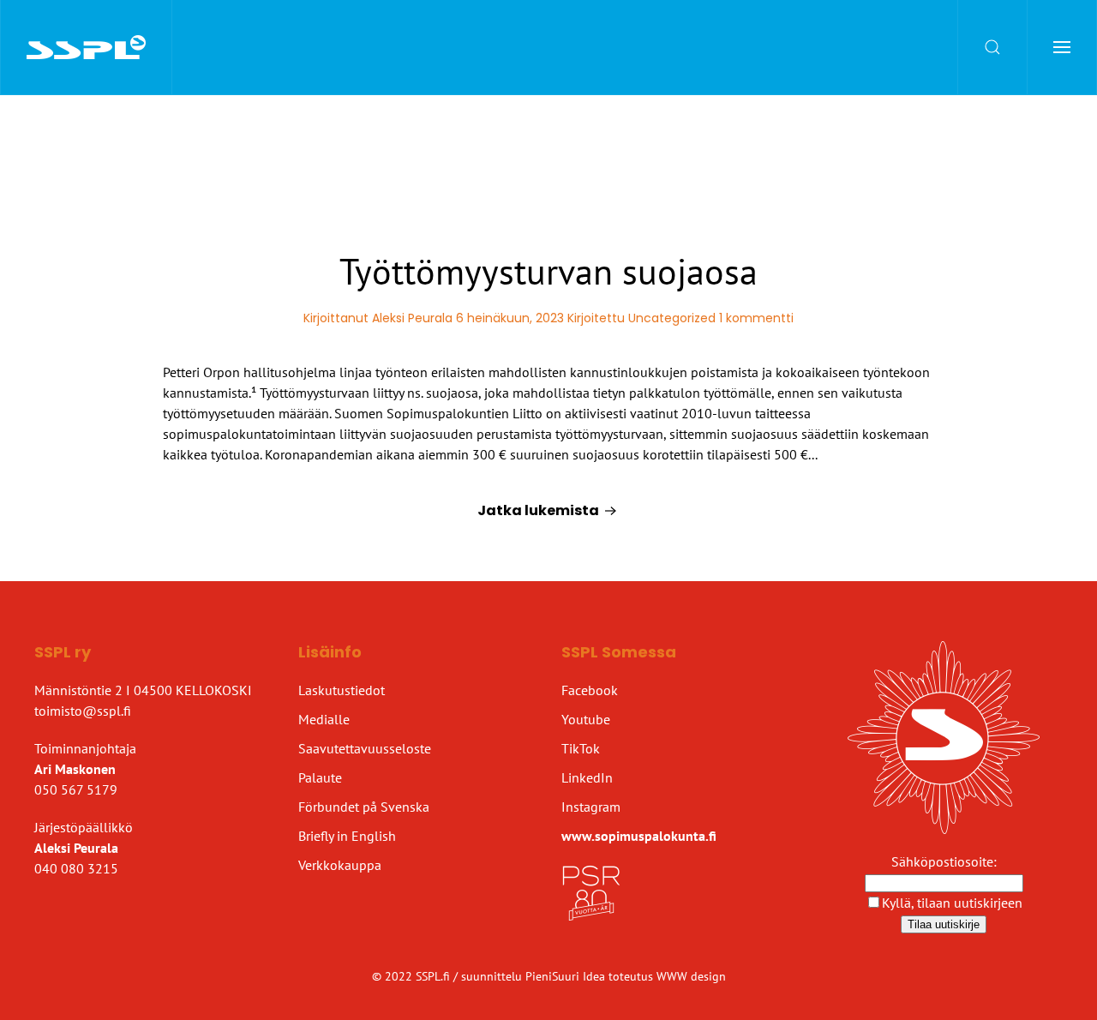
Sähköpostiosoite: (944, 861)
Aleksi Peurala (412, 318)
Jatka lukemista (538, 510)
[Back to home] (86, 47)
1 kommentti (756, 318)
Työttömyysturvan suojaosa (548, 271)
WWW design (691, 976)
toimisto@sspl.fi (82, 710)
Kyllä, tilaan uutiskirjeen (952, 902)
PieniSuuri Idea (566, 976)
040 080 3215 (76, 868)
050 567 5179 (75, 789)
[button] (993, 47)
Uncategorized (672, 318)
